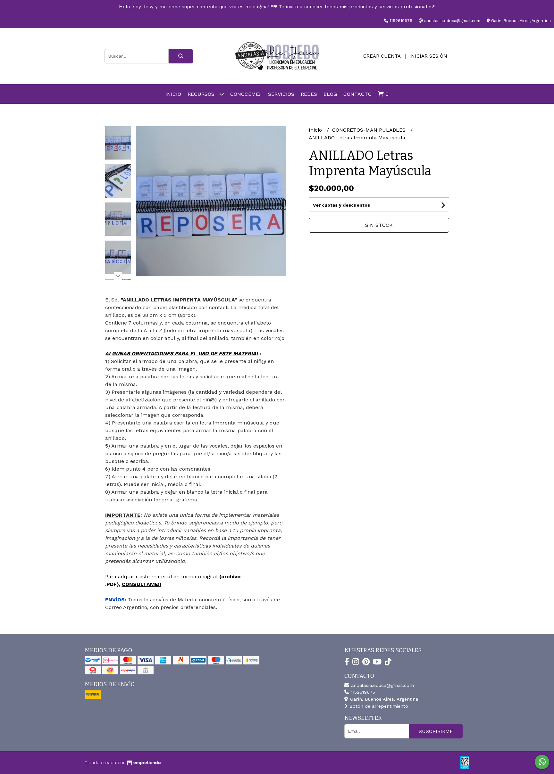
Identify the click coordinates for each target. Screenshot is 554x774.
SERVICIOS (281, 94)
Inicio (173, 94)
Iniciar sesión (428, 56)
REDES (309, 94)
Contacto (357, 94)
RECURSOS (202, 94)
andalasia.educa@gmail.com (381, 685)
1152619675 (362, 692)
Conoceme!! (246, 94)
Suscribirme (436, 731)
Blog (330, 94)
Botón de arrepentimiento (378, 706)
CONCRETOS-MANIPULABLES (369, 130)
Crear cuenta (381, 56)
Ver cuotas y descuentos (341, 205)
